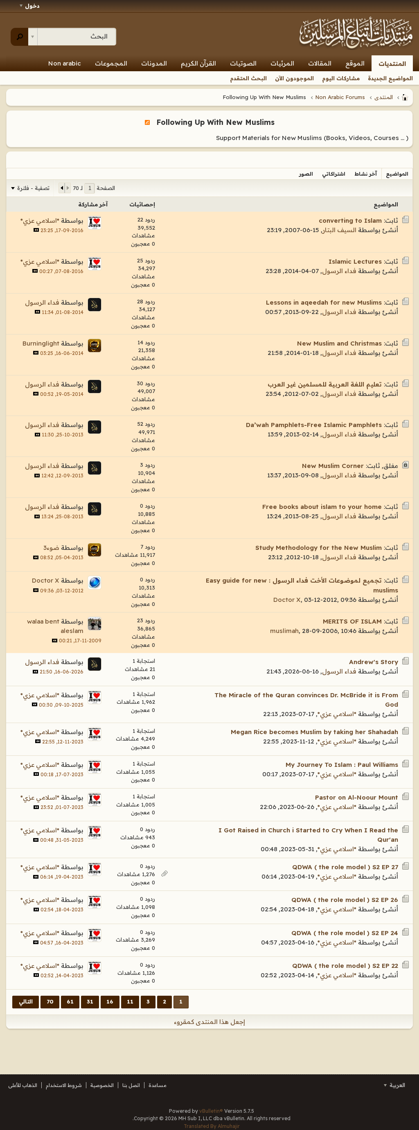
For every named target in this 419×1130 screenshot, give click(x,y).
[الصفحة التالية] (62, 188)
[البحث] (19, 37)
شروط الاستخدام (64, 1085)
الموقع (355, 63)
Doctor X (287, 599)
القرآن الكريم (198, 63)
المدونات (154, 63)
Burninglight (41, 343)
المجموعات (111, 63)
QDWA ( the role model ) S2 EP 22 (345, 966)
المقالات (319, 63)
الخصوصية (102, 1085)
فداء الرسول (339, 271)
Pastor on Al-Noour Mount (356, 797)
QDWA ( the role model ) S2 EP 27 (345, 867)
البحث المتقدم (248, 78)
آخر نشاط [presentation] (365, 174)
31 (90, 1001)
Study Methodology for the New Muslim (318, 547)
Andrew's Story (373, 662)
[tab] (397, 174)
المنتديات (392, 64)
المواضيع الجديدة (390, 78)
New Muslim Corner (333, 466)
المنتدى (383, 97)
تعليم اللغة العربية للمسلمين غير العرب (325, 384)
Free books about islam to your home (322, 507)
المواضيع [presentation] (397, 174)
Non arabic (64, 63)
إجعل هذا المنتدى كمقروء (209, 1022)
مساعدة (158, 1085)
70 (50, 1001)
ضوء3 (51, 547)
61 (70, 1001)
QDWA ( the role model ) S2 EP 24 (344, 933)
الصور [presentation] (306, 174)
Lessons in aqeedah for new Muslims (324, 302)
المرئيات (282, 63)
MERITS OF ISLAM (352, 621)
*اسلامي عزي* (39, 220)
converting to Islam (350, 220)
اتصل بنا (131, 1085)
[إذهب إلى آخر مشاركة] (36, 230)
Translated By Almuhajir (212, 1126)
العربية (396, 1085)
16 (109, 1001)
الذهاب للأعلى (22, 1085)
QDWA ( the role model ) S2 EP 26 (344, 900)
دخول (32, 5)
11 (130, 1001)
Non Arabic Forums (340, 97)
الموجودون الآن (294, 78)
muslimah (284, 631)
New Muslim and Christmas (339, 343)
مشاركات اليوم (341, 78)
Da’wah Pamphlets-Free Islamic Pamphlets (314, 425)
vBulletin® (211, 1111)
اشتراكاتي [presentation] (333, 174)
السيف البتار (339, 230)
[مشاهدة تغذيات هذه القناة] (147, 122)
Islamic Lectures (355, 261)
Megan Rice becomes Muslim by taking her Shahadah (314, 732)
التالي (26, 1001)
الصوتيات (243, 63)
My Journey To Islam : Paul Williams (342, 764)
